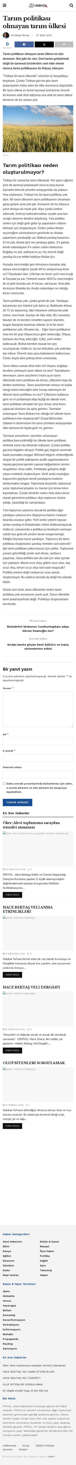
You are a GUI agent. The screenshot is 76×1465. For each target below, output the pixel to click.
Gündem (8, 1265)
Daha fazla (14, 894)
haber (51, 1456)
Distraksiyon (11, 1324)
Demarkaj (9, 1315)
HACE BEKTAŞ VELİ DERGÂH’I (31, 987)
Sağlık (44, 1260)
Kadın (6, 1270)
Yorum (8, 688)
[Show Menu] (4, 5)
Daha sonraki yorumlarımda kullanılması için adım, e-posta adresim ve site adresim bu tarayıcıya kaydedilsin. (39, 787)
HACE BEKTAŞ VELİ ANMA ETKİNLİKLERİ (27, 909)
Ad (6, 734)
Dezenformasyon (14, 1319)
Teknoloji (46, 1270)
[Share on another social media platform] (64, 44)
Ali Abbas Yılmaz (20, 35)
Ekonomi (8, 1260)
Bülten (7, 1310)
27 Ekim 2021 (44, 35)
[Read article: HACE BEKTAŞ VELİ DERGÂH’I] (38, 1008)
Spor (43, 1265)
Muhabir (8, 1334)
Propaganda (10, 1338)
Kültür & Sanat (49, 1241)
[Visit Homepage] (38, 5)
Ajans (6, 1291)
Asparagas (9, 1305)
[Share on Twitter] (44, 44)
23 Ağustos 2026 (15, 869)
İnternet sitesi (12, 767)
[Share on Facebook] (24, 44)
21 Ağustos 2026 (15, 953)
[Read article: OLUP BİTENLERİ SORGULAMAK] (38, 1084)
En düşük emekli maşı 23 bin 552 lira (25, 1390)
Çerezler (8, 1449)
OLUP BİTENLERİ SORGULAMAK (34, 1063)
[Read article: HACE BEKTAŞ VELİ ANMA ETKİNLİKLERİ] (38, 933)
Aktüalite (9, 1296)
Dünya (7, 1251)
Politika (45, 1255)
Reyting (8, 1343)
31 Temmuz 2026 (14, 1105)
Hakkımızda (9, 1445)
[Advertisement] (38, 1176)
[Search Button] (71, 5)
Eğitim (7, 1255)
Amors (7, 1300)
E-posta (9, 750)
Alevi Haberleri (12, 1241)
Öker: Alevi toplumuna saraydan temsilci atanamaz (31, 825)
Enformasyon (11, 1329)
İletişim (23, 1449)
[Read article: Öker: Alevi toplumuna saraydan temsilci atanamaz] (38, 848)
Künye (26, 1445)
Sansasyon (10, 1348)
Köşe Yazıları (11, 1275)
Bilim (6, 1246)
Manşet (44, 1246)
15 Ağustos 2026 (15, 1029)
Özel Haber (47, 1251)
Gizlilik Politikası (45, 1445)
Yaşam (44, 1275)
